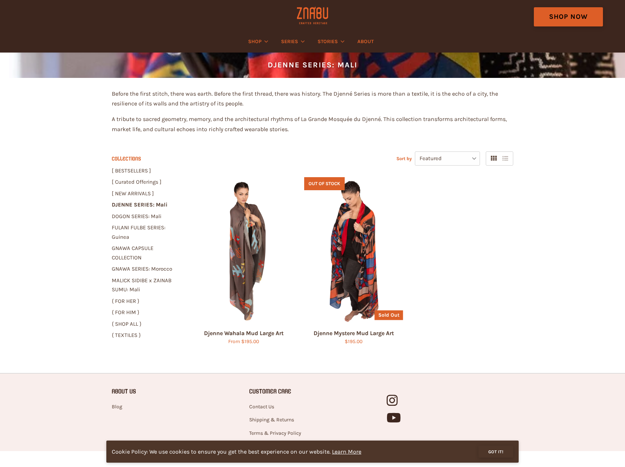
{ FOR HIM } (125, 312)
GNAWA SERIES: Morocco (142, 269)
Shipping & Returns (271, 420)
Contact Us (261, 407)
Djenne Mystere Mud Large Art (354, 333)
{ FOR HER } (125, 301)
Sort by (404, 158)
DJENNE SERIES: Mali (139, 204)
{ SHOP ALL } (126, 324)
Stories (328, 41)
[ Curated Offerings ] (136, 182)
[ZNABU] (312, 15)
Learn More (346, 451)
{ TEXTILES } (126, 335)
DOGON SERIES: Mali (136, 216)
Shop (255, 41)
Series (289, 41)
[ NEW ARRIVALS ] (133, 193)
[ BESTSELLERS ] (131, 170)
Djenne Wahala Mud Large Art (244, 333)
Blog (117, 407)
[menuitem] (256, 41)
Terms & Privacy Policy (275, 433)
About (365, 41)
